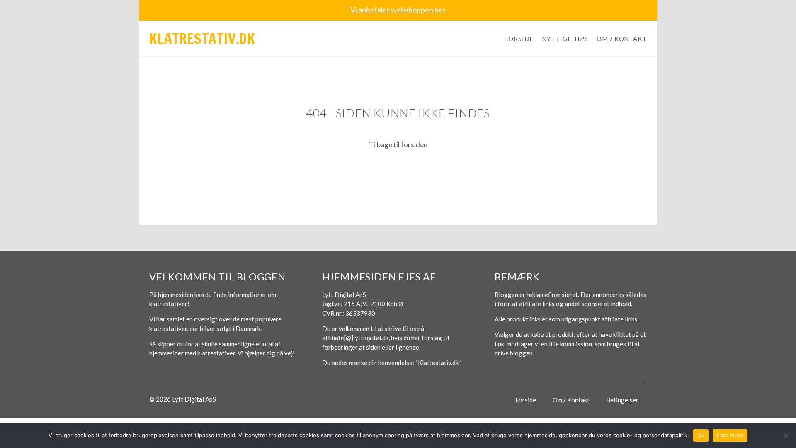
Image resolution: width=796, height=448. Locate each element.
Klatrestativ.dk (202, 39)
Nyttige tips (565, 38)
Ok (701, 435)
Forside (519, 38)
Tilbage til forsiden (398, 144)
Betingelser (622, 400)
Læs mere (730, 435)
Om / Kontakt (622, 38)
